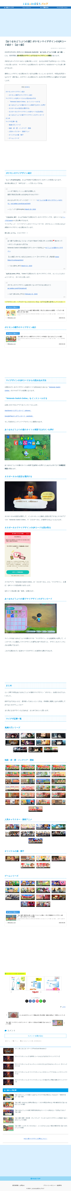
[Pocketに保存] (37, 1001)
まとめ (8, 118)
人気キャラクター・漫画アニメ (19, 131)
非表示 (27, 87)
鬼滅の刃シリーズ (15, 125)
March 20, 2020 (30, 209)
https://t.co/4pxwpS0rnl (15, 260)
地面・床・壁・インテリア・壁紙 (20, 128)
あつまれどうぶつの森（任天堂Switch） (16, 973)
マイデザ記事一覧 (11, 121)
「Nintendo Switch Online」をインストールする (24, 101)
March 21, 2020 (26, 266)
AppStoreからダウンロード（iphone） (18, 410)
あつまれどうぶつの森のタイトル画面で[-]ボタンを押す (27, 105)
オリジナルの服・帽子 (16, 135)
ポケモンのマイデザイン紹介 (15, 92)
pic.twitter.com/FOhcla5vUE (17, 288)
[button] (44, 1001)
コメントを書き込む (35, 1036)
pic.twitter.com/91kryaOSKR (20, 204)
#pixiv (57, 257)
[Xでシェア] (26, 1001)
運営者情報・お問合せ (18, 1185)
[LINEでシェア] (40, 1001)
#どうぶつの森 (42, 200)
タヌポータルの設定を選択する (19, 108)
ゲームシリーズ (14, 138)
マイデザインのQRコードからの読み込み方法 (21, 98)
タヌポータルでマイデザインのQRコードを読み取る (26, 112)
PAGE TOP (36, 1178)
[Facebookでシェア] (30, 1001)
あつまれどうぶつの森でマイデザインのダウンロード (26, 115)
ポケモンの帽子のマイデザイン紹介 (20, 95)
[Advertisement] (35, 22)
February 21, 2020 (31, 294)
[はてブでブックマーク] (33, 1001)
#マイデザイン (53, 200)
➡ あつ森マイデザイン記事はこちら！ (35, 1138)
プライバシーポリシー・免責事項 (52, 1185)
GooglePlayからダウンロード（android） (19, 416)
